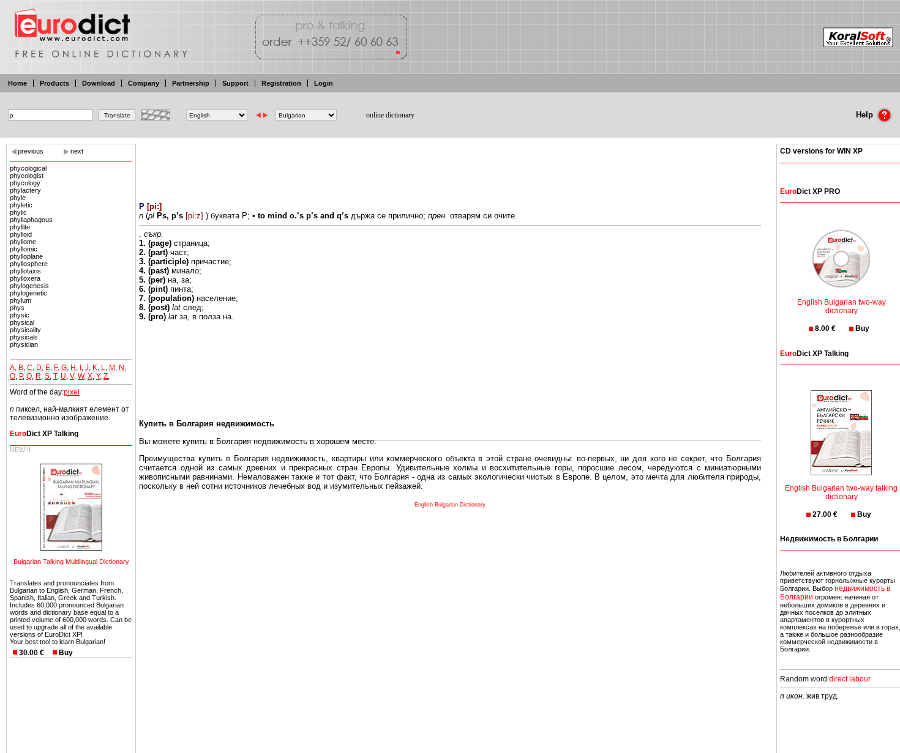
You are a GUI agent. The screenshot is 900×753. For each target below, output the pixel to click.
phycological (28, 168)
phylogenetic (28, 293)
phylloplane (26, 256)
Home (17, 83)
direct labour (850, 679)
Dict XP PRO (810, 191)
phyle (18, 197)
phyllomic (23, 249)
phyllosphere (29, 263)
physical (22, 322)
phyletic (21, 205)
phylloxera (25, 278)
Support (235, 83)
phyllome (23, 241)
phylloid (21, 234)
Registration (281, 83)
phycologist (26, 175)
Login (323, 83)
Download (98, 83)
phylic (18, 212)
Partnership (190, 83)
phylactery (25, 190)
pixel (72, 392)
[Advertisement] (450, 165)
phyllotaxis (25, 271)
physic (19, 315)
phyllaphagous (31, 219)
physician (24, 344)
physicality (25, 329)
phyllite (20, 227)
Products (54, 83)
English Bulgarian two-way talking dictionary (841, 492)
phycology (25, 183)
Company (143, 83)
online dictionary (390, 115)
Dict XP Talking (44, 433)
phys (17, 307)
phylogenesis (29, 285)
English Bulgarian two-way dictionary (841, 306)
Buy (66, 652)
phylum (20, 300)
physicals (24, 337)
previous (30, 151)
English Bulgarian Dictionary (450, 505)
